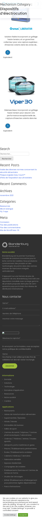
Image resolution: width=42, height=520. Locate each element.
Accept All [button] (23, 515)
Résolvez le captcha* (11, 338)
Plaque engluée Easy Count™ (12, 175)
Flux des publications (9, 225)
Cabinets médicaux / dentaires (17, 456)
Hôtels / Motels (10, 421)
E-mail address (9, 308)
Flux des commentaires (10, 227)
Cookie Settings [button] (10, 515)
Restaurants (9, 410)
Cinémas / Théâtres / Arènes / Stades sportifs (20, 440)
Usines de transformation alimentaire (20, 414)
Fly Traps (4, 211)
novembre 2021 (6, 195)
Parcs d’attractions (12, 486)
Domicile (7, 379)
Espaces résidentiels (12, 463)
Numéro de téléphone (12, 313)
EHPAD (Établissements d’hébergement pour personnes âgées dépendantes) (20, 481)
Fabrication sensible (12, 459)
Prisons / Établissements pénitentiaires (20, 448)
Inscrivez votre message (13, 318)
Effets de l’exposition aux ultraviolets (16, 177)
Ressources (5, 206)
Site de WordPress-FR (9, 230)
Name (5, 303)
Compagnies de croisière (14, 466)
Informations (8, 375)
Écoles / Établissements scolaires (18, 452)
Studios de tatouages (13, 476)
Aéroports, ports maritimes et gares (19, 445)
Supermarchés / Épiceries (14, 418)
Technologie (9, 386)
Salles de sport (10, 429)
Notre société (8, 252)
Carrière (7, 401)
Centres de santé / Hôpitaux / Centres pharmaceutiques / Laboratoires (20, 433)
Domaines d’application (14, 390)
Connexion (4, 222)
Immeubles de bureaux (13, 425)
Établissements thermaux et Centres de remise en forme (21, 471)
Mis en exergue (6, 209)
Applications (8, 407)
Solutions (8, 383)
